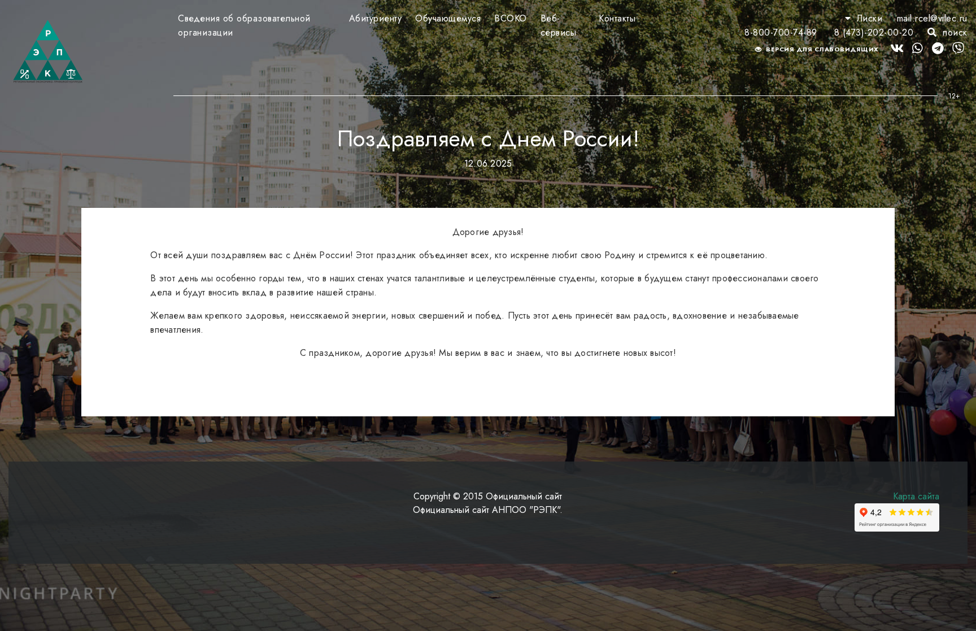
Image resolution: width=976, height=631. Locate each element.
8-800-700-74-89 (780, 32)
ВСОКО (510, 18)
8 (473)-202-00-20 (874, 32)
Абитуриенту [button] (375, 18)
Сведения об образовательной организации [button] (244, 25)
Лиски (869, 18)
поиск (954, 32)
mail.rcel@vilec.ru (932, 18)
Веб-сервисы (559, 25)
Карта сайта (916, 496)
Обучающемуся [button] (448, 18)
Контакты (617, 18)
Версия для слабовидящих (821, 49)
